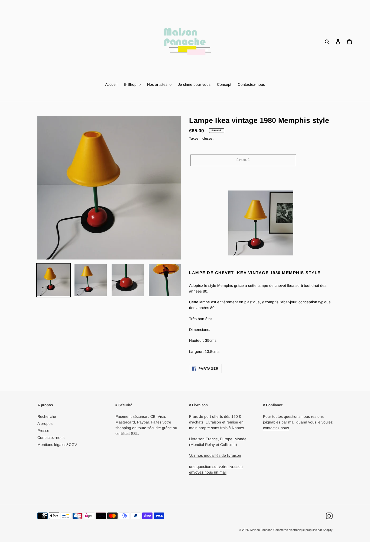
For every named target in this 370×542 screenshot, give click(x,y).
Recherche (46, 416)
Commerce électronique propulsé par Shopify (303, 529)
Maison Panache (261, 529)
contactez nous (276, 428)
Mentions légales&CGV (57, 444)
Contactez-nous (50, 437)
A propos (45, 423)
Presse (43, 430)
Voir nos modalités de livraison (215, 455)
